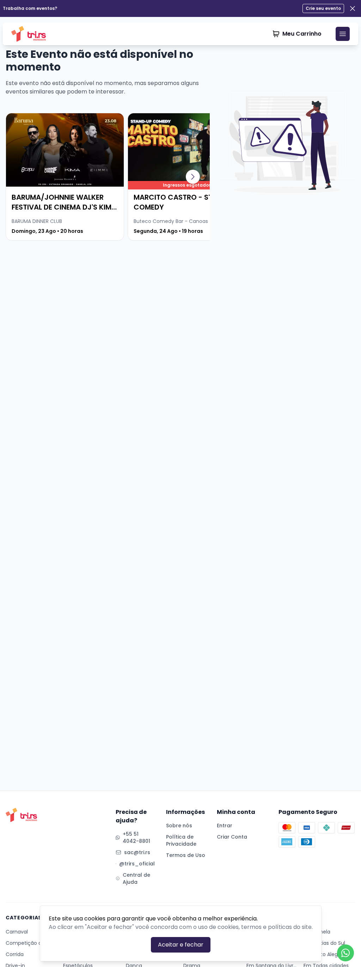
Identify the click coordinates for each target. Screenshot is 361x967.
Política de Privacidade (181, 840)
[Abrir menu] (343, 34)
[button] (193, 177)
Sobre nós (179, 825)
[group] (65, 177)
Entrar (224, 825)
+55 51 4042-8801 (136, 837)
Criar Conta (232, 836)
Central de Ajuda (136, 878)
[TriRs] (31, 34)
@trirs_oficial (137, 863)
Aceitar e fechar (180, 945)
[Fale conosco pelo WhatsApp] (345, 952)
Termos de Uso (185, 855)
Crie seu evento (323, 8)
